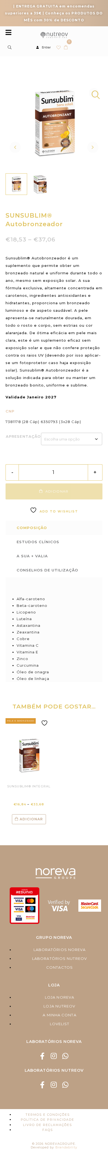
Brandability (66, 1147)
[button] (94, 93)
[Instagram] (54, 1056)
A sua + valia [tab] (32, 556)
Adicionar (31, 819)
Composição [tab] (32, 527)
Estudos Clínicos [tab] (38, 542)
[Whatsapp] (65, 1056)
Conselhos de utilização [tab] (47, 570)
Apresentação (23, 436)
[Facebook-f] (42, 1056)
